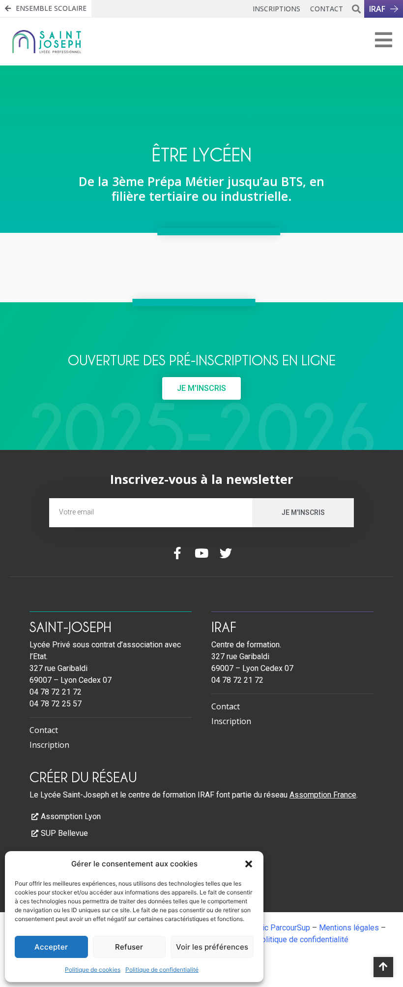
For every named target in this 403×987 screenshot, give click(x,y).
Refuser (129, 947)
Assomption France (322, 794)
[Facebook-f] (178, 553)
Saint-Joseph (70, 627)
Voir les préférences (212, 947)
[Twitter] (226, 553)
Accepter (51, 947)
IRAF (223, 627)
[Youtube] (202, 553)
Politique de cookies (92, 969)
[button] (249, 864)
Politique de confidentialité (162, 969)
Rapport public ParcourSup (264, 927)
